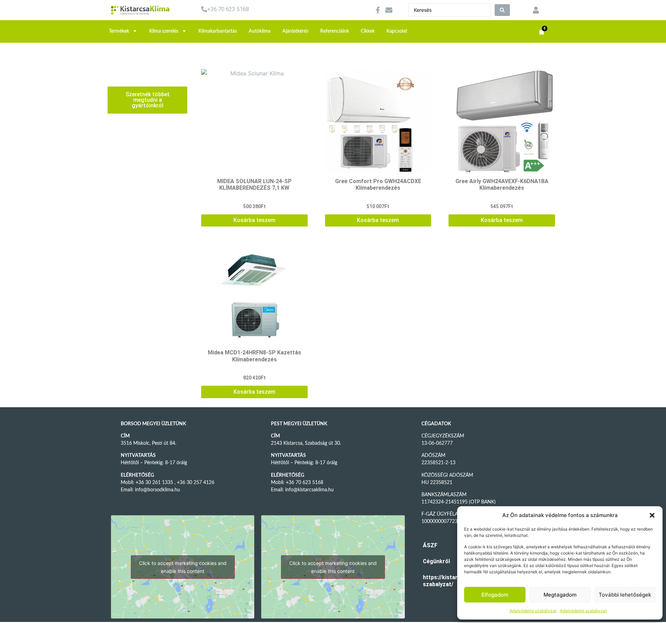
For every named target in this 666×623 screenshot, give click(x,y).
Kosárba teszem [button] (254, 220)
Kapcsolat (396, 31)
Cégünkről (433, 561)
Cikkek (368, 31)
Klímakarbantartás (217, 31)
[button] (652, 515)
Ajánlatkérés (295, 31)
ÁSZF (430, 545)
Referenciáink (334, 31)
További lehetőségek (625, 594)
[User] (535, 10)
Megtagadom (560, 594)
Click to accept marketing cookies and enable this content (183, 567)
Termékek (119, 31)
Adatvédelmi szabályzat (533, 610)
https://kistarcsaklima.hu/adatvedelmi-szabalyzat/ (433, 581)
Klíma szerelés (163, 31)
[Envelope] (388, 10)
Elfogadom (494, 594)
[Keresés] (502, 10)
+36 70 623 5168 (228, 9)
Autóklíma (260, 31)
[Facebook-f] (377, 10)
